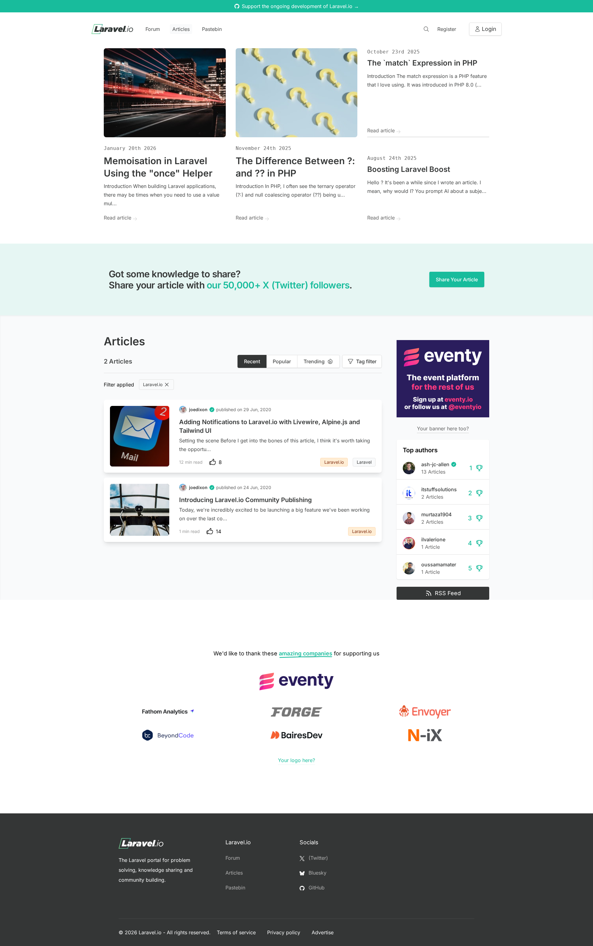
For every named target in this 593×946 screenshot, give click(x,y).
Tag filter (366, 361)
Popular (282, 361)
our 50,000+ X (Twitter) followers (278, 285)
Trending (314, 361)
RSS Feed (448, 593)
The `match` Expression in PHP (422, 62)
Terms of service (237, 932)
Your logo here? (296, 760)
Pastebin (212, 29)
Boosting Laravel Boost (408, 169)
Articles (181, 29)
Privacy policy (284, 932)
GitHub (316, 887)
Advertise (323, 932)
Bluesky (316, 873)
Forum (152, 29)
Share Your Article (457, 279)
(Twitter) (317, 858)
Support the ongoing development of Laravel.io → (300, 6)
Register (446, 29)
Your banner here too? (443, 428)
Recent (252, 361)
